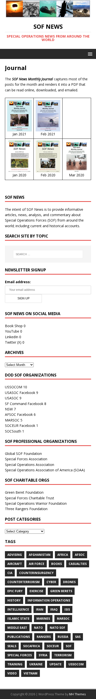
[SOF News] (48, 14)
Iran (39, 609)
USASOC (11, 398)
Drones (69, 582)
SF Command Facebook (24, 403)
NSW (9, 409)
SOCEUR (53, 646)
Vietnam (30, 673)
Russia (63, 637)
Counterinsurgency (36, 573)
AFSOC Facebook (19, 414)
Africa (62, 555)
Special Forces (19, 655)
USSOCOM (13, 387)
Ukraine (36, 664)
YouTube (12, 331)
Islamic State (18, 618)
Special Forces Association (26, 459)
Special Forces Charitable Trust (29, 498)
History (14, 600)
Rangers (44, 637)
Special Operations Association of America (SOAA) (45, 470)
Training (14, 664)
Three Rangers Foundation (26, 508)
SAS (77, 637)
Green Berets (61, 591)
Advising (14, 555)
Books (56, 564)
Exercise (36, 591)
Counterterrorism (23, 582)
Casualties (78, 564)
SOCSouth (13, 431)
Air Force (36, 564)
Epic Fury (15, 591)
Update (55, 664)
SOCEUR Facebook (20, 425)
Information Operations (49, 600)
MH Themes (77, 694)
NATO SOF (57, 628)
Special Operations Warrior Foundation (36, 503)
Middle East (17, 628)
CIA (9, 573)
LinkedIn (11, 337)
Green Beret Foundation (24, 492)
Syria (43, 655)
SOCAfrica (31, 646)
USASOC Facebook (20, 392)
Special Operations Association (29, 464)
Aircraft (14, 564)
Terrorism (63, 655)
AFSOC (80, 555)
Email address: (18, 282)
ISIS (67, 609)
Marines (43, 618)
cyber (51, 582)
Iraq (54, 609)
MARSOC (12, 420)
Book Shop (14, 325)
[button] (89, 53)
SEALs (11, 646)
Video (12, 673)
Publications (18, 637)
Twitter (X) (13, 342)
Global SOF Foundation (23, 453)
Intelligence (18, 609)
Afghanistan (39, 555)
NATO (38, 628)
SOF (69, 646)
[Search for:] (48, 254)
